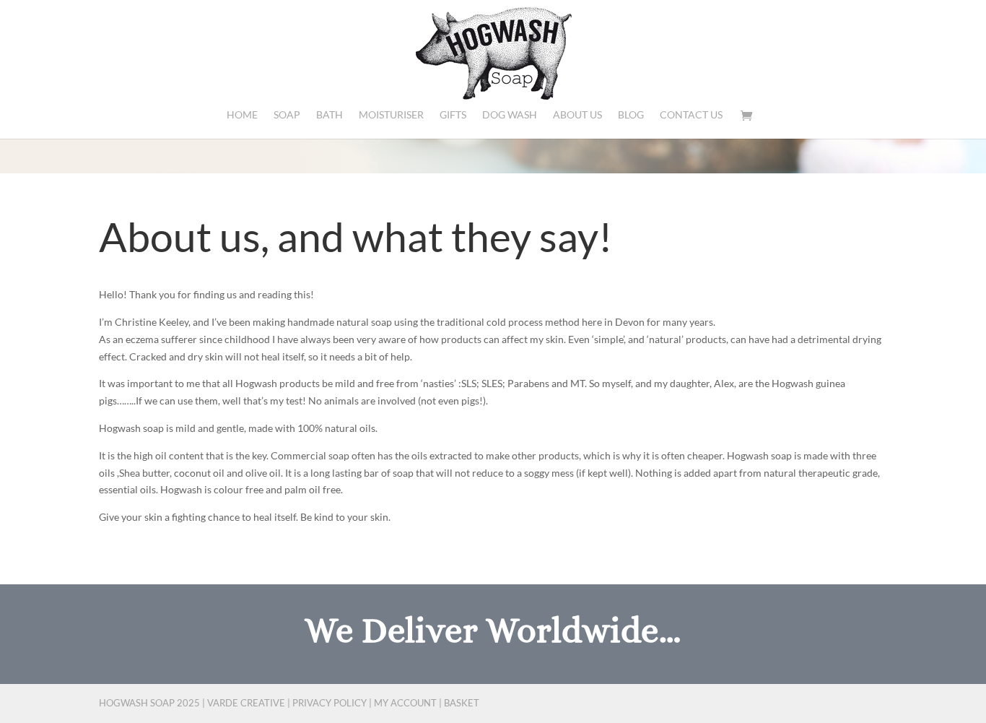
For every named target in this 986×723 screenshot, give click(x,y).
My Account (405, 703)
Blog (631, 115)
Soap (287, 115)
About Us (577, 115)
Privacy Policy (329, 703)
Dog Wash (509, 115)
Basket (461, 703)
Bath (329, 115)
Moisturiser (391, 115)
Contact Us (691, 115)
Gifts (453, 115)
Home (242, 115)
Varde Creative (246, 703)
